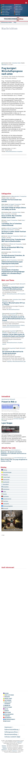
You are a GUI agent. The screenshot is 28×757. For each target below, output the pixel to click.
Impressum (8, 727)
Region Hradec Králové (7, 7)
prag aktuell (12, 266)
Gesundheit (7, 214)
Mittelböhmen (18, 4)
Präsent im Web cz (9, 402)
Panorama (4, 206)
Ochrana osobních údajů (12, 737)
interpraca (5, 748)
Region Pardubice (19, 7)
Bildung (5, 470)
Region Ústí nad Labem (7, 6)
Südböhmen (18, 11)
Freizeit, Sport (6, 477)
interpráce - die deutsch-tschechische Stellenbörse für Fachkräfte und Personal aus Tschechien (13, 453)
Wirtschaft (4, 64)
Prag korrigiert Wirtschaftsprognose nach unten (12, 71)
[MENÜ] (26, 2)
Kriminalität (10, 206)
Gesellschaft (6, 482)
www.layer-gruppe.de (18, 418)
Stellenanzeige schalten (6, 22)
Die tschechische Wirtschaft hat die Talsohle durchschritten (12, 352)
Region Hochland (5, 12)
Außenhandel (5, 327)
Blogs (15, 22)
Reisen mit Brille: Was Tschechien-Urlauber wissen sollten (12, 216)
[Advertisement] (14, 46)
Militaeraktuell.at (15, 196)
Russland (20, 342)
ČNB (8, 325)
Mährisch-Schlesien (6, 9)
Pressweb (14, 750)
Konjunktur (19, 151)
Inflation (23, 325)
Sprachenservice (5, 399)
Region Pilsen (5, 11)
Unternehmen (10, 229)
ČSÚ (3, 295)
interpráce (4, 745)
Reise (3, 214)
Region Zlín (17, 14)
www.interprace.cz (15, 450)
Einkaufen (5, 475)
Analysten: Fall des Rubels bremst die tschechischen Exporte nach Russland (13, 335)
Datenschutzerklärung (11, 729)
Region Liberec (18, 6)
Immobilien (4, 420)
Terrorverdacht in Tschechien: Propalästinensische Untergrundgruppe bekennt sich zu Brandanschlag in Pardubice (13, 272)
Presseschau (23, 196)
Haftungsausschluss (11, 732)
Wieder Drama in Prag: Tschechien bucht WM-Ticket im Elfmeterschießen (13, 240)
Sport (24, 236)
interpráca (4, 747)
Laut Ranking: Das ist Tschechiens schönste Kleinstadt (12, 224)
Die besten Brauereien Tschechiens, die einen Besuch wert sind (13, 256)
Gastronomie (6, 479)
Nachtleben (6, 496)
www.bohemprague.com (20, 457)
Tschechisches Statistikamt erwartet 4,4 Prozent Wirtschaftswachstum (13, 288)
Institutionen (6, 489)
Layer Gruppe (7, 423)
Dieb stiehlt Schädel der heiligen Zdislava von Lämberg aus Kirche (14, 208)
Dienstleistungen (7, 472)
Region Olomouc (5, 14)
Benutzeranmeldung (11, 734)
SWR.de (9, 228)
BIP (18, 294)
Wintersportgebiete (8, 506)
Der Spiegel (11, 204)
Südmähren (17, 12)
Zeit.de (8, 260)
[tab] (14, 470)
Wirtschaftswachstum (11, 151)
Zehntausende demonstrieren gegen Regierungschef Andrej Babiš (12, 262)
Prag (3, 4)
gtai (25, 361)
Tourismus (5, 501)
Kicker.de (10, 236)
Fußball (3, 237)
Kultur (4, 491)
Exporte (4, 344)
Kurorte (5, 494)
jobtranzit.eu (4, 749)
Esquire (8, 220)
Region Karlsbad (18, 9)
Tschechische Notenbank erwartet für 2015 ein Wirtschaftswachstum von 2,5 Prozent (13, 318)
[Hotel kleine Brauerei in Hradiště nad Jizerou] (12, 530)
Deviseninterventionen (14, 327)
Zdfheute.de (12, 244)
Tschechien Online (16, 63)
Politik (7, 198)
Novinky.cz (5, 315)
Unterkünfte (6, 503)
